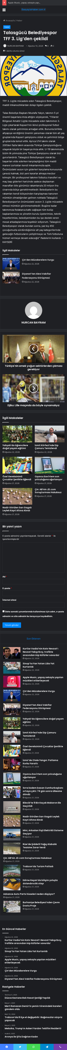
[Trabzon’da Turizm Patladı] (11, 870)
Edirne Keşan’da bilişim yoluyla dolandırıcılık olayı (40, 882)
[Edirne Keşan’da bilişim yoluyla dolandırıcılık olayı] (11, 884)
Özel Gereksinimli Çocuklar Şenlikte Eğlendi (16, 478)
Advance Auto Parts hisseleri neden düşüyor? (29, 894)
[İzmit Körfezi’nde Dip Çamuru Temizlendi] (50, 434)
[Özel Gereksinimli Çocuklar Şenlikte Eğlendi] (17, 465)
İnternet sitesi (9, 600)
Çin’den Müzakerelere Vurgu (38, 259)
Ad (4, 576)
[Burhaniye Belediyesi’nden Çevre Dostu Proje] (11, 906)
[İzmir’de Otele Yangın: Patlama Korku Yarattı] (11, 764)
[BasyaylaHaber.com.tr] (33, 9)
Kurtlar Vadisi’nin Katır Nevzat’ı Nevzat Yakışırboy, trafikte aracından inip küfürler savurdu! (41, 652)
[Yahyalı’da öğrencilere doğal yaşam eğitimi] (17, 434)
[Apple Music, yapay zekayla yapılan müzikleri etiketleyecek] (11, 681)
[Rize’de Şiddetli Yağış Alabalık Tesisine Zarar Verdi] (11, 848)
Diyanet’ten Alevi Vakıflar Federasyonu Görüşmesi (37, 706)
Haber (19, 20)
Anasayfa (10, 20)
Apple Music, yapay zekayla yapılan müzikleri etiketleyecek (36, 2)
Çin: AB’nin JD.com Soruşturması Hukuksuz (48, 491)
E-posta (7, 588)
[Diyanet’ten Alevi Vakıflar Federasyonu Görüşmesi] (11, 277)
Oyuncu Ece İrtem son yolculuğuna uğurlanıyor (48, 478)
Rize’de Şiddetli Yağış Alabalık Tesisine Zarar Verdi (40, 846)
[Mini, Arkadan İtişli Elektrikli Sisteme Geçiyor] (11, 834)
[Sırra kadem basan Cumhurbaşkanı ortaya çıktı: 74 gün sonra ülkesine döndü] (11, 792)
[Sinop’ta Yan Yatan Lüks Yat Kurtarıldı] (11, 668)
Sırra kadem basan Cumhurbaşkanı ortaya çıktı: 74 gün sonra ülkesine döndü (43, 791)
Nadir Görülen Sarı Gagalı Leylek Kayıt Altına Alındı (17, 509)
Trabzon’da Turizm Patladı (38, 866)
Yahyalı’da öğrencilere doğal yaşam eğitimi (15, 447)
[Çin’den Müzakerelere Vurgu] (11, 263)
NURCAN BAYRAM (15, 46)
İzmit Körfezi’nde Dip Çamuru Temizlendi (46, 447)
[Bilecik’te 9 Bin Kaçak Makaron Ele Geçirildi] (11, 807)
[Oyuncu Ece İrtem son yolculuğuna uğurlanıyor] (50, 465)
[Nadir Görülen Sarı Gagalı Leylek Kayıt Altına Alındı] (17, 496)
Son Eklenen (34, 638)
